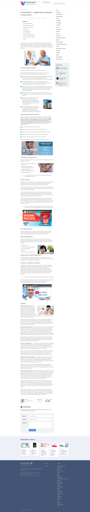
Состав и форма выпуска (27, 23)
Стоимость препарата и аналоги (29, 36)
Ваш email (24, 419)
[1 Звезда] (37, 400)
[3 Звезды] (38, 400)
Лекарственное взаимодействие (29, 34)
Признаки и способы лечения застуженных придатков (63, 79)
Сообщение (24, 422)
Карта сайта (47, 466)
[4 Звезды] (39, 400)
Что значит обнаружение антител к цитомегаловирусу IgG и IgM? (63, 84)
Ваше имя (24, 416)
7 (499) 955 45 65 (46, 1)
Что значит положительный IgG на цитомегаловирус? (64, 68)
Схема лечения (26, 29)
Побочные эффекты (26, 33)
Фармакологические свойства (28, 25)
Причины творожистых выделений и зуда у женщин (63, 73)
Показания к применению (28, 27)
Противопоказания (26, 31)
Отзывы (24, 38)
